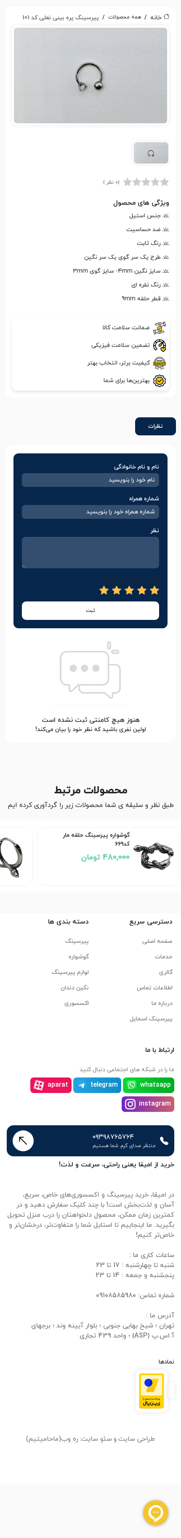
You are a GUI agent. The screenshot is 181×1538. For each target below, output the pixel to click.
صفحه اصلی (157, 941)
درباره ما (162, 1003)
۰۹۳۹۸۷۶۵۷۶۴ (113, 1137)
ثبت (90, 610)
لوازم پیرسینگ (70, 972)
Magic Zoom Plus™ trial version (49, 35)
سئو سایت (96, 1439)
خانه (156, 18)
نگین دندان (75, 988)
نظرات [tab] (155, 426)
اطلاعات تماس (155, 988)
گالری (166, 972)
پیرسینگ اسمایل (151, 1019)
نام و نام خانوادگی (136, 467)
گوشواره (79, 957)
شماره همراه (144, 499)
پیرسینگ (77, 941)
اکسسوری (76, 1003)
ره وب (69, 1439)
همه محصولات (124, 17)
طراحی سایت (136, 1439)
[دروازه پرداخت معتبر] (151, 1390)
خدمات (164, 957)
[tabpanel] (90, 100)
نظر (154, 531)
